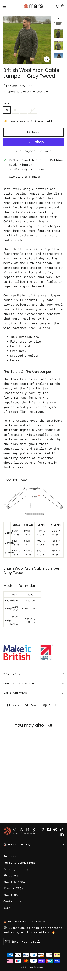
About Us (10, 895)
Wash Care (11, 673)
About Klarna (14, 882)
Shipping (9, 91)
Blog (7, 907)
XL (33, 110)
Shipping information (20, 683)
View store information (24, 176)
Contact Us (12, 901)
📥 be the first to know (24, 921)
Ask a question (15, 693)
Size (6, 103)
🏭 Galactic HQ (17, 844)
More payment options (34, 151)
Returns (9, 856)
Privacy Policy (16, 869)
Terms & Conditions (19, 862)
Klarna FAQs (13, 888)
